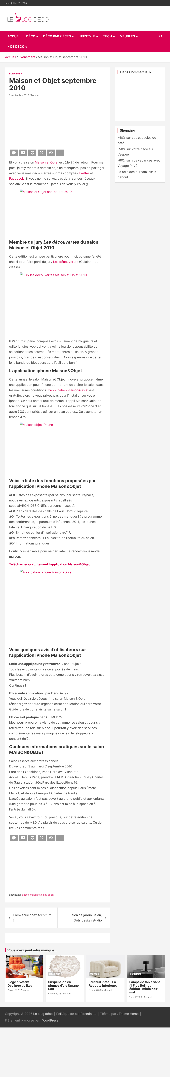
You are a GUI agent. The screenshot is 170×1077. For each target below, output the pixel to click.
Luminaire (54, 974)
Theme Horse (129, 1014)
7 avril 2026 (13, 990)
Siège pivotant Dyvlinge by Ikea (19, 983)
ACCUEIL (14, 36)
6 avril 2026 (54, 993)
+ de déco (15, 47)
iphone (25, 894)
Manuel (35, 95)
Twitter (84, 173)
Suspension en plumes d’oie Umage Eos (63, 985)
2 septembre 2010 (19, 95)
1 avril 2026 (135, 997)
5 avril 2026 (95, 990)
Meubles (127, 36)
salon (51, 894)
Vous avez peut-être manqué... (32, 950)
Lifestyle (87, 36)
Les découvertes (65, 262)
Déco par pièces (57, 36)
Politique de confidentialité (76, 1014)
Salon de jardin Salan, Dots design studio (86, 917)
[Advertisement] (57, 122)
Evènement (16, 73)
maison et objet (38, 894)
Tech (107, 36)
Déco (30, 36)
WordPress (50, 1020)
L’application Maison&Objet (68, 390)
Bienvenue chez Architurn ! (32, 917)
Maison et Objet (46, 162)
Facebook (16, 178)
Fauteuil (13, 974)
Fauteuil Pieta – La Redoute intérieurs (103, 983)
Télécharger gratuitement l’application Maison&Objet (49, 564)
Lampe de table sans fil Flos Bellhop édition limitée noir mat (145, 987)
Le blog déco (43, 1014)
